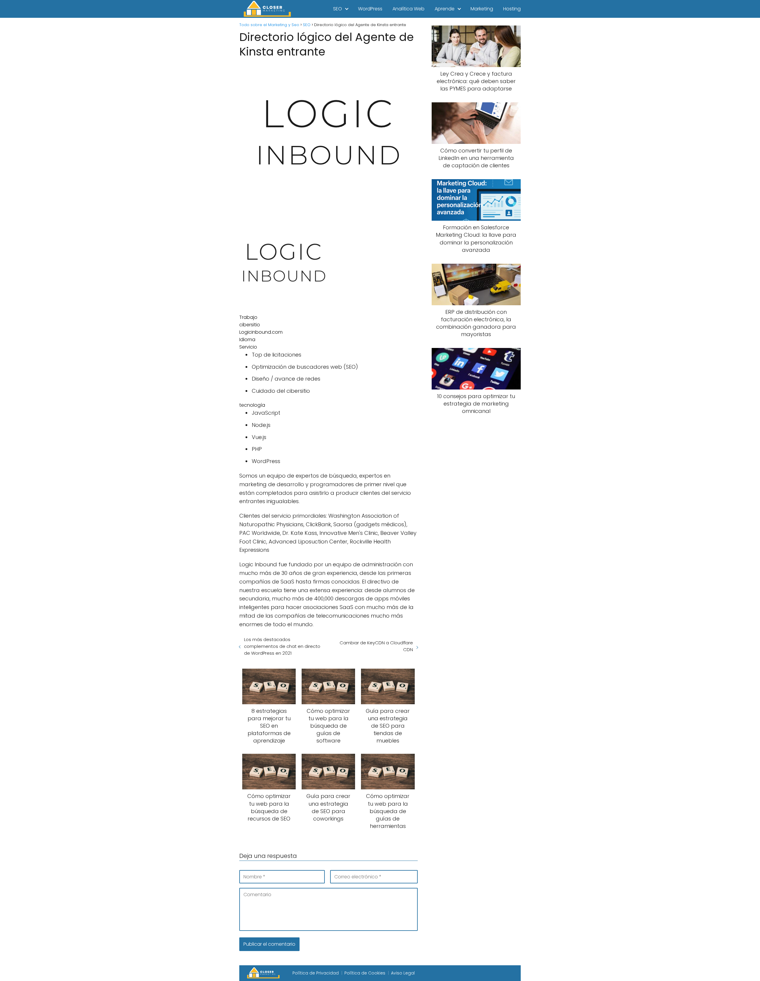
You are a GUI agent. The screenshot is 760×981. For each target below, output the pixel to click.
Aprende (445, 8)
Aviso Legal (403, 973)
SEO (337, 8)
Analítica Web (408, 8)
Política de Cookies (364, 973)
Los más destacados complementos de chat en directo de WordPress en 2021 (282, 646)
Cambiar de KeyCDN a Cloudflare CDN (376, 646)
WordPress (370, 8)
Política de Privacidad (315, 973)
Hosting (512, 8)
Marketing (482, 8)
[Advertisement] (476, 519)
